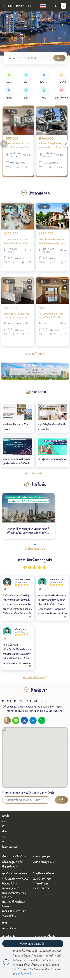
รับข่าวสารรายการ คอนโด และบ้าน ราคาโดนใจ (28, 792)
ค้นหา (59, 57)
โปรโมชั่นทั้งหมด (34, 548)
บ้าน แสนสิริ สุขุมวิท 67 (13, 901)
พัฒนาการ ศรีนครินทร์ (14, 856)
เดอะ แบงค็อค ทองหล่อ (14, 892)
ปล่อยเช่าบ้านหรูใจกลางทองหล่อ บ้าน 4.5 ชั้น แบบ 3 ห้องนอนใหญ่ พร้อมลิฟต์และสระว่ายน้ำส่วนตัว (51, 145)
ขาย (4, 821)
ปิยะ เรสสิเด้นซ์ (10, 883)
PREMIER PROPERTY (17, 6)
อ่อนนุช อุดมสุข (41, 856)
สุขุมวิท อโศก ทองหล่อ (14, 873)
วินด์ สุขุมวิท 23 (10, 915)
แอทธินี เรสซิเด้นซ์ (42, 878)
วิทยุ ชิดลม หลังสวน (44, 873)
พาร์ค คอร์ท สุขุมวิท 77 (44, 861)
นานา (5, 922)
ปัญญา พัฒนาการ (11, 866)
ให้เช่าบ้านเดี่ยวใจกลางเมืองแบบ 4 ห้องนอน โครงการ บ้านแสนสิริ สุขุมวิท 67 (52, 241)
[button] (64, 33)
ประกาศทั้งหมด (34, 353)
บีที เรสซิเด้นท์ (9, 928)
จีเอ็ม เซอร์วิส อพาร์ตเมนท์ (15, 878)
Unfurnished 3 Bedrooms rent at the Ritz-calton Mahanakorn (16, 315)
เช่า (4, 825)
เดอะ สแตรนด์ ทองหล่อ (14, 910)
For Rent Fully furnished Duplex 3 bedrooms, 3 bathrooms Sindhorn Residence (16, 241)
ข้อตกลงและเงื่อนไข (45, 936)
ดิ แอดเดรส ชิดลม (42, 888)
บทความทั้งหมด (34, 472)
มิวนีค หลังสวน (40, 883)
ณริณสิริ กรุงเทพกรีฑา (13, 861)
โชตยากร (6, 906)
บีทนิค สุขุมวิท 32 (11, 888)
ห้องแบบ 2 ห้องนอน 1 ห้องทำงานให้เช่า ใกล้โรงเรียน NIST (51, 315)
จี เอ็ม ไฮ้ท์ (7, 897)
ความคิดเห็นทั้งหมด (34, 677)
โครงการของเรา (10, 846)
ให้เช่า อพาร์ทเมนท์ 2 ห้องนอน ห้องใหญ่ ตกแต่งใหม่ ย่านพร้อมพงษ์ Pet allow (18, 145)
